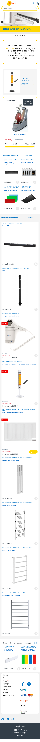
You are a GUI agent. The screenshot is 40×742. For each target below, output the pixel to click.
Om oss (5, 675)
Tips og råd (6, 684)
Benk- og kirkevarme (9, 186)
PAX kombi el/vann (27, 457)
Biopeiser (23, 159)
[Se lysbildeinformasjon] (20, 19)
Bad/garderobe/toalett (8, 268)
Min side (5, 689)
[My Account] (34, 3)
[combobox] (17, 8)
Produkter (6, 678)
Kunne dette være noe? (9, 218)
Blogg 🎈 (6, 681)
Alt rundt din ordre (8, 695)
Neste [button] (37, 22)
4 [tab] (22, 35)
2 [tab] (17, 35)
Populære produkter (11, 155)
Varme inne (5, 223)
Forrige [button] (2, 22)
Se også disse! (26, 155)
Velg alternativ (35, 264)
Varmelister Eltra (14, 647)
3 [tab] (20, 35)
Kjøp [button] (17, 182)
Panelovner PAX (13, 187)
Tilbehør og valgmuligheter (10, 646)
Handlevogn (7, 686)
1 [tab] (15, 35)
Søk (35, 8)
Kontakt (5, 692)
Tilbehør (15, 159)
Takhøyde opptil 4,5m (26, 187)
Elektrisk (4, 361)
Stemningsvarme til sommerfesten (17, 29)
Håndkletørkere (18, 268)
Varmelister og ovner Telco (15, 223)
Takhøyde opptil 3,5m (26, 186)
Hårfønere (16, 313)
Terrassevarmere (8, 159)
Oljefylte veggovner (18, 409)
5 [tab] (24, 35)
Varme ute (6, 161)
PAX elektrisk (29, 218)
